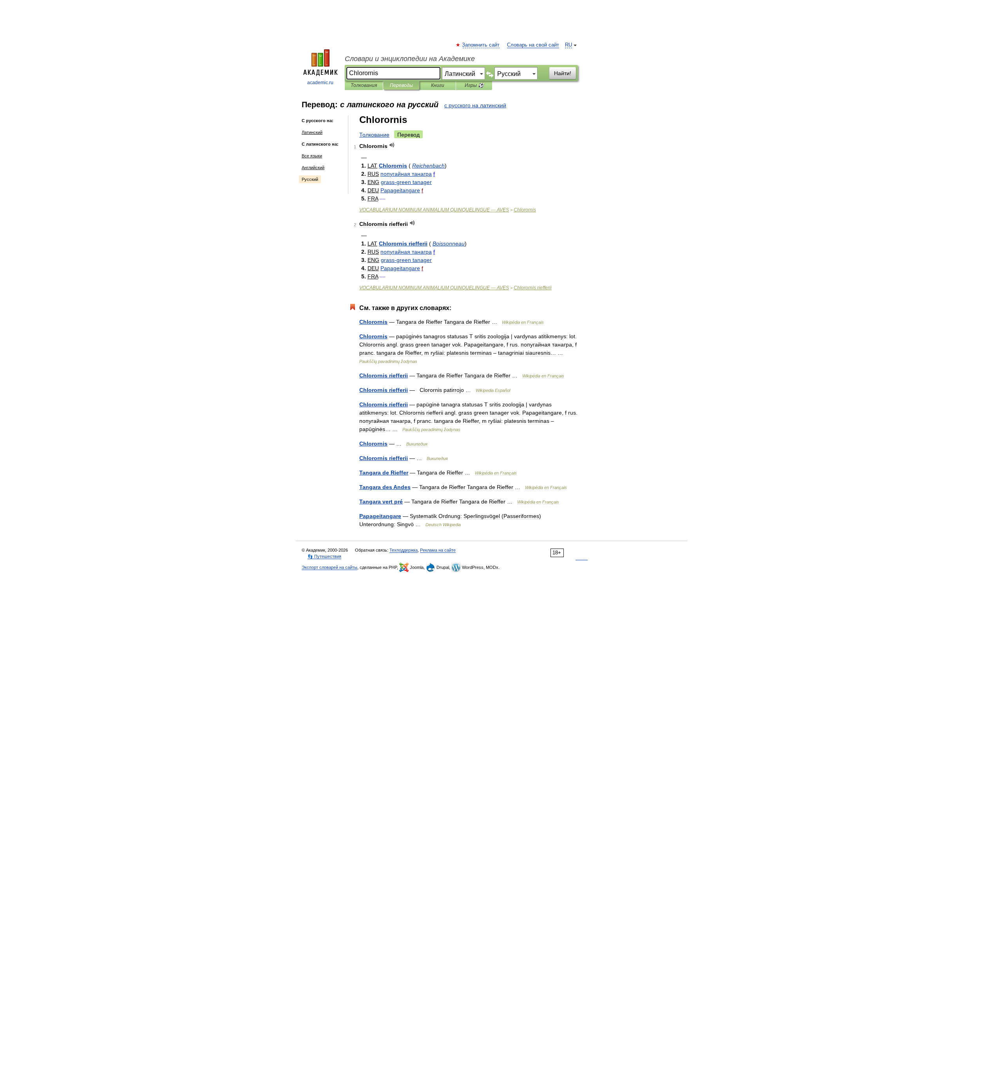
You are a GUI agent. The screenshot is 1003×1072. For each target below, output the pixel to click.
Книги (437, 85)
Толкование (374, 135)
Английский (313, 167)
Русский (310, 179)
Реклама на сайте (438, 550)
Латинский (312, 132)
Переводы (401, 85)
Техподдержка (403, 550)
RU (568, 45)
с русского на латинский (475, 105)
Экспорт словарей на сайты (329, 567)
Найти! (562, 73)
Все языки (312, 155)
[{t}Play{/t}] (392, 145)
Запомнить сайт (481, 45)
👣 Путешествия (324, 556)
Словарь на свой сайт (533, 45)
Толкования (364, 85)
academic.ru (320, 82)
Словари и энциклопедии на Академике (410, 59)
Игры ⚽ (474, 85)
